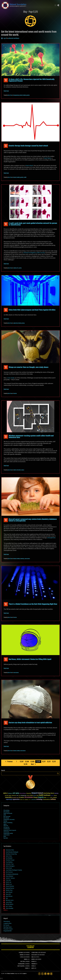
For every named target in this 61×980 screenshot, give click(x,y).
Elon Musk (6, 818)
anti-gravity (6, 827)
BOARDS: (33, 959)
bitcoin (52, 793)
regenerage (9, 799)
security (19, 268)
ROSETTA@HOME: (20, 966)
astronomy (6, 832)
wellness (53, 799)
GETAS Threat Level (30, 947)
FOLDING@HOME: (21, 964)
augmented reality (8, 833)
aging (5, 793)
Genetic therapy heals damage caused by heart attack (28, 145)
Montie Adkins (9, 904)
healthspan (47, 795)
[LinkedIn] (45, 973)
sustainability (33, 799)
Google (38, 795)
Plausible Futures (8, 929)
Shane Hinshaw (10, 886)
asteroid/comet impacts (9, 830)
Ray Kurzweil (6, 816)
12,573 (54, 761)
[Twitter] (42, 973)
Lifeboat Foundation (10, 973)
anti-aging (16, 793)
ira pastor (21, 797)
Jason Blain (9, 902)
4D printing (6, 812)
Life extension (28, 797)
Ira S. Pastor (9, 906)
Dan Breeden (9, 858)
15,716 (25, 764)
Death (19, 795)
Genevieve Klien (10, 850)
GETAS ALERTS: (34, 955)
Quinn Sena (10, 95)
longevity (41, 797)
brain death (6, 795)
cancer (10, 795)
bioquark (35, 793)
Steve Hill (8, 894)
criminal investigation (29, 252)
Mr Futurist (6, 925)
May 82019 (6, 80)
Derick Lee (8, 882)
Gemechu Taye (10, 864)
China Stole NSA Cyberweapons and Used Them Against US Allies (32, 309)
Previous (10, 761)
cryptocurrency (14, 795)
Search (58, 773)
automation (6, 835)
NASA (45, 797)
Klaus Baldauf (9, 876)
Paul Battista (9, 862)
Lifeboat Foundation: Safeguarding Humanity (26, 5)
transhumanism (46, 799)
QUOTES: (33, 968)
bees (4, 836)
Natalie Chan (9, 890)
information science (20, 470)
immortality (8, 797)
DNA (4, 815)
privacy (23, 323)
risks (23, 799)
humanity (52, 795)
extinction (28, 795)
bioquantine (28, 793)
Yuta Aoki (8, 880)
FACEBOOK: (21, 953)
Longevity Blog (7, 923)
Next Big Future (7, 927)
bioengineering (16, 95)
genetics (28, 95)
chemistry (22, 559)
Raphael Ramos (10, 888)
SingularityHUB (7, 931)
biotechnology (46, 793)
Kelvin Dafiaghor (10, 866)
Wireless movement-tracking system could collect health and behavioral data (31, 436)
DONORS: (25, 959)
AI (7, 793)
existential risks (23, 795)
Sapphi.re (24, 973)
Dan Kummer (9, 872)
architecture (6, 828)
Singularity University (9, 819)
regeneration (16, 799)
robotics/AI (15, 268)
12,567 (22, 761)
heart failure (47, 158)
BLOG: (32, 957)
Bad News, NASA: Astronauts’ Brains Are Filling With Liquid (30, 659)
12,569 (32, 761)
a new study (10, 378)
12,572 (49, 761)
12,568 (27, 761)
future (31, 795)
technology (39, 799)
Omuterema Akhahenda (12, 874)
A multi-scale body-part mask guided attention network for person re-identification (33, 224)
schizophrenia (51, 537)
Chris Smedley (9, 908)
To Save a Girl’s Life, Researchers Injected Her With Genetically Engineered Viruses (31, 80)
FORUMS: (26, 968)
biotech (40, 793)
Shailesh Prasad (10, 860)
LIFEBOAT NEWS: (34, 953)
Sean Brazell (9, 892)
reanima (55, 797)
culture (17, 795)
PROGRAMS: (33, 964)
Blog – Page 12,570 (30, 12)
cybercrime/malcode (17, 323)
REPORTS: (33, 962)
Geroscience (6, 921)
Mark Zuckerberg (7, 822)
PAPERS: (33, 966)
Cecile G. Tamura (10, 878)
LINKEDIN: (21, 955)
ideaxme (55, 795)
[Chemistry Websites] (30, 782)
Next (32, 764)
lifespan (35, 797)
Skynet (5, 821)
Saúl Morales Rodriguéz (12, 852)
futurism (15, 393)
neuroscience (27, 559)
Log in (4, 38)
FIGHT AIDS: (22, 962)
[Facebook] (39, 973)
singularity (26, 799)
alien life (5, 825)
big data (5, 838)
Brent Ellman (9, 896)
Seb (7, 898)
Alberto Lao (9, 884)
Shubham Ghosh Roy (11, 854)
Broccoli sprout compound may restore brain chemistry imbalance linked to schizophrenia (33, 520)
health (25, 177)
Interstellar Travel (15, 797)
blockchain (56, 793)
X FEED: (21, 957)
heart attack (29, 165)
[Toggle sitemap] (55, 5)
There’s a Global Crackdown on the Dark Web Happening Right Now (33, 604)
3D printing (6, 810)
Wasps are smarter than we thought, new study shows (28, 367)
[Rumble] (51, 973)
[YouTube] (48, 973)
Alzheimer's (10, 793)
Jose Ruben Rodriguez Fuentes (14, 870)
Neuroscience (48, 797)
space (29, 799)
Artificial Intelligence (22, 793)
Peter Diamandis (7, 813)
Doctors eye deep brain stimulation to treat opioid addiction (30, 722)
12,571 (44, 761)
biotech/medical (23, 95)
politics (51, 797)
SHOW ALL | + (5, 910)
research (21, 799)
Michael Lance (9, 900)
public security (40, 252)
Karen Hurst (9, 868)
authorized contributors (13, 38)
